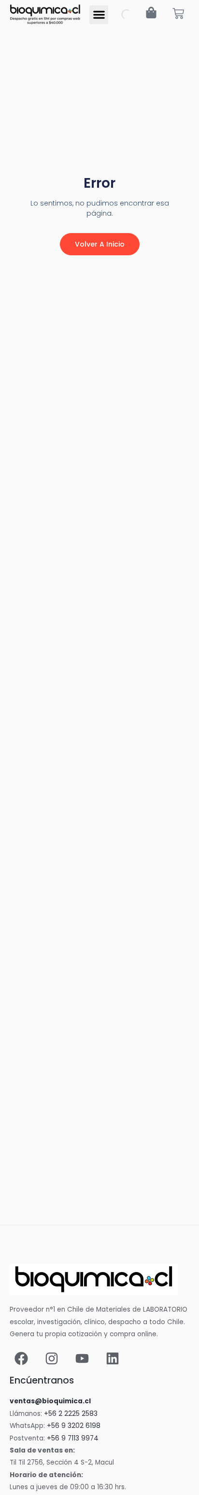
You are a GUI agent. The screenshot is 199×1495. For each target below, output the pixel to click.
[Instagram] (51, 1358)
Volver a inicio (100, 244)
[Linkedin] (112, 1358)
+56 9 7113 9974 (73, 1438)
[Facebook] (21, 1358)
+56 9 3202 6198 (73, 1425)
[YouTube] (82, 1358)
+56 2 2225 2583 (71, 1413)
